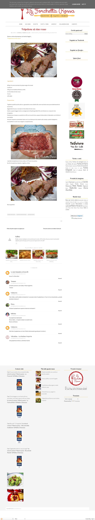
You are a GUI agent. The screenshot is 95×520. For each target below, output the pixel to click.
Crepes (86, 202)
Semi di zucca (73, 172)
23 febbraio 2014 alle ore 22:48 (18, 315)
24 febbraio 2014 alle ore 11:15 (18, 328)
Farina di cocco (72, 164)
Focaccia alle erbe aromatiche (18, 372)
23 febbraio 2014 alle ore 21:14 (18, 306)
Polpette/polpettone (44, 32)
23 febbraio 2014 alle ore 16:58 (18, 273)
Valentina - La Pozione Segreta (21, 336)
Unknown (14, 293)
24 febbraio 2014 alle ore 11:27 (18, 338)
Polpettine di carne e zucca (25, 260)
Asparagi (71, 182)
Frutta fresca (79, 184)
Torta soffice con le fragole (49, 378)
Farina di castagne (78, 162)
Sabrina (13, 313)
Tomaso (13, 281)
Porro (67, 188)
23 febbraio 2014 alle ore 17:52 (18, 283)
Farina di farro (82, 164)
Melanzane (69, 186)
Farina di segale (78, 168)
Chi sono (28, 24)
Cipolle (67, 184)
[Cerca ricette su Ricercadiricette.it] (77, 218)
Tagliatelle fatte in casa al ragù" (19, 448)
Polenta (81, 207)
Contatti (74, 24)
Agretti (67, 182)
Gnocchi (68, 204)
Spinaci (80, 188)
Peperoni (85, 186)
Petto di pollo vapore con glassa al (15, 228)
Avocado (76, 182)
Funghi (86, 184)
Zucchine (69, 190)
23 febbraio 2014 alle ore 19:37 (18, 294)
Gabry (17, 236)
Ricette (35, 24)
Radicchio (73, 188)
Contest (53, 24)
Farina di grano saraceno (71, 166)
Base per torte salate (72, 200)
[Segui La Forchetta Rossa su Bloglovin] (76, 216)
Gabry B (14, 32)
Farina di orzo (69, 168)
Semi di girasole (77, 170)
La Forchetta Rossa (17, 508)
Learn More (76, 4)
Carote (85, 182)
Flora (12, 304)
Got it (84, 4)
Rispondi (60, 278)
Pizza (78, 207)
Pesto (75, 207)
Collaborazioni (64, 24)
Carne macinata (34, 32)
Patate (79, 186)
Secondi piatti (53, 32)
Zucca (85, 188)
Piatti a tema (45, 24)
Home (20, 24)
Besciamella (80, 200)
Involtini (73, 204)
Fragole (71, 184)
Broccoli (80, 182)
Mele (74, 186)
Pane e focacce (76, 206)
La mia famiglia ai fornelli (19, 272)
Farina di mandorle (82, 166)
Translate (77, 401)
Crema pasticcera (80, 202)
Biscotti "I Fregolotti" (16, 423)
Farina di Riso (69, 162)
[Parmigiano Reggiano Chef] (76, 87)
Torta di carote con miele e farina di (52, 228)
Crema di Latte (73, 202)
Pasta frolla (70, 207)
